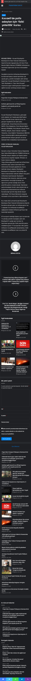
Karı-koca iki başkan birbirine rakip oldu (19, 561)
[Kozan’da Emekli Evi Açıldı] (8, 344)
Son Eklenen (15, 446)
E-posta (4, 415)
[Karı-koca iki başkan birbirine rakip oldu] (6, 563)
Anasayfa (5, 11)
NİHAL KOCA (7, 29)
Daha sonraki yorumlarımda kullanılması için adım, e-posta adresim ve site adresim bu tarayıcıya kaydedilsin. (14, 431)
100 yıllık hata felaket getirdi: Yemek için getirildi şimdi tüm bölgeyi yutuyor (21, 474)
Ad (2, 409)
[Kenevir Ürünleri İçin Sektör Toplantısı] (8, 361)
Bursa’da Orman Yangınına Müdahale (19, 569)
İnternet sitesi (5, 422)
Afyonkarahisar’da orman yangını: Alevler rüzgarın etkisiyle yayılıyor (22, 369)
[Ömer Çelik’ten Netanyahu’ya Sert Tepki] (23, 326)
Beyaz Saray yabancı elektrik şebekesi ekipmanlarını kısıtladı (14, 548)
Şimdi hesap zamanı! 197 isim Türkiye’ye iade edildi (22, 351)
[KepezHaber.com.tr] (15, 5)
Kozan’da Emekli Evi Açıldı (7, 350)
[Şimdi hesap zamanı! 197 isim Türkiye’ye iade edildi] (23, 344)
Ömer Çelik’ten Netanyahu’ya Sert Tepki (22, 333)
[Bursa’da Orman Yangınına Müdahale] (6, 570)
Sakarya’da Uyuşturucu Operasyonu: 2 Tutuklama (6, 326)
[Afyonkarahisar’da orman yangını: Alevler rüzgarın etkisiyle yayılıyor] (23, 361)
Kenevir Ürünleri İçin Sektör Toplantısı (7, 367)
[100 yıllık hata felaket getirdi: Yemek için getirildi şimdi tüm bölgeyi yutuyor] (6, 474)
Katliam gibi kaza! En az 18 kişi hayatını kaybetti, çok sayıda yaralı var (14, 466)
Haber (10, 11)
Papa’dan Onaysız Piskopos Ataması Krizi (14, 98)
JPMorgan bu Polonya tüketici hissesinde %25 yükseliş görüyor (15, 535)
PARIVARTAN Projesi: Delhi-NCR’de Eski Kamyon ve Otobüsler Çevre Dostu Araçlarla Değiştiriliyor (14, 458)
